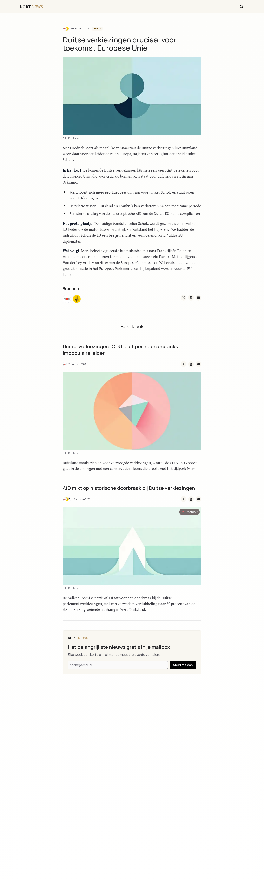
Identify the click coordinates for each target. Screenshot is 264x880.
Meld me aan (183, 665)
